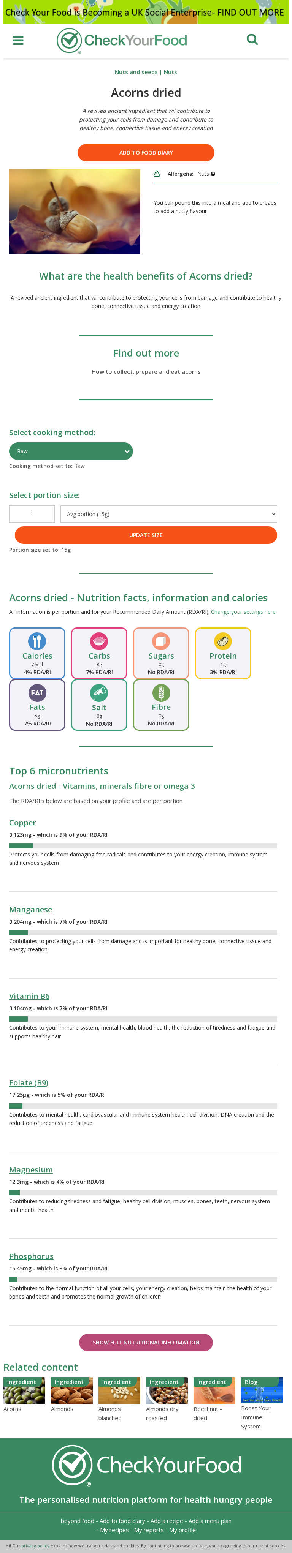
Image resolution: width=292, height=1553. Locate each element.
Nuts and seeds (136, 72)
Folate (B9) (28, 1082)
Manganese (30, 909)
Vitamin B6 (29, 996)
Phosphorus (31, 1256)
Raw (22, 451)
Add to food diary (146, 152)
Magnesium (31, 1169)
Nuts (170, 72)
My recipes (114, 1530)
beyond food (77, 1521)
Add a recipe (167, 1521)
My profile (182, 1530)
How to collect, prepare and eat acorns (146, 371)
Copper (22, 822)
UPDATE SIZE (146, 535)
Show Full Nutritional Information (146, 1342)
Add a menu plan (210, 1521)
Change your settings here (243, 611)
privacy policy (36, 1545)
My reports (149, 1530)
